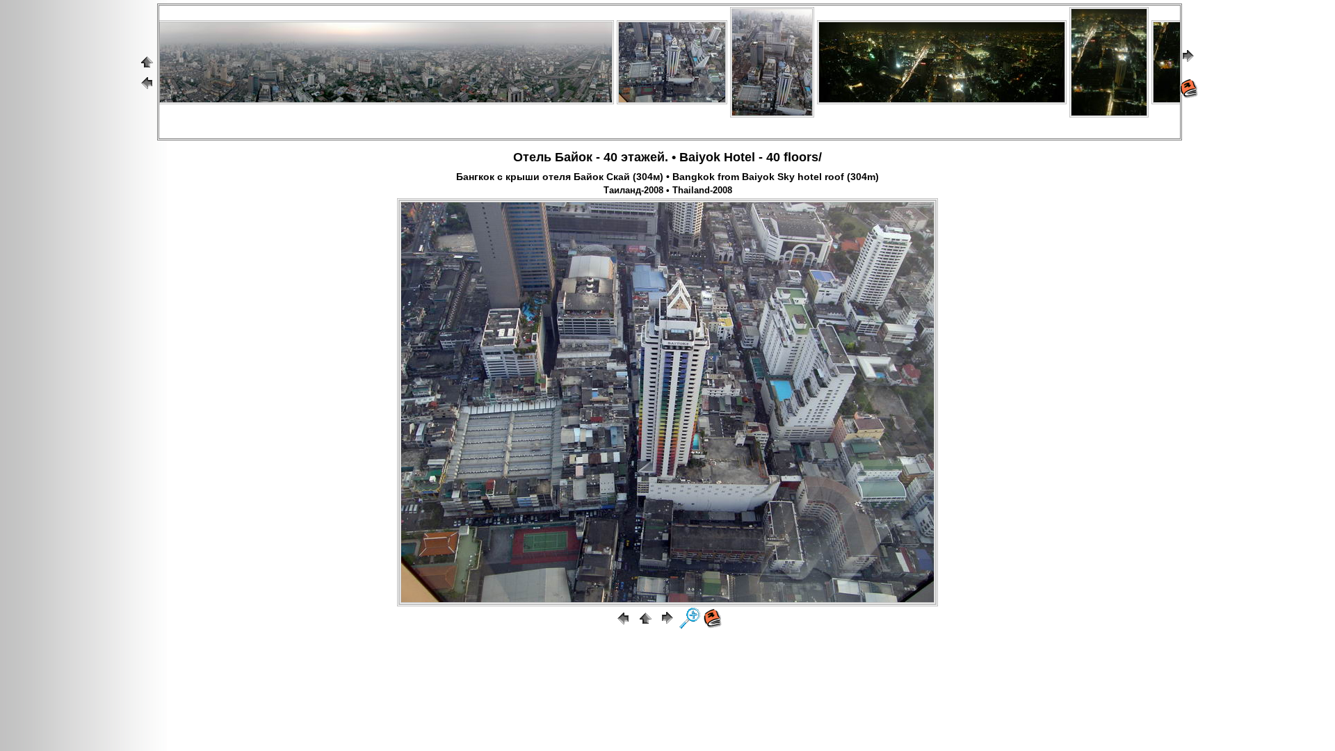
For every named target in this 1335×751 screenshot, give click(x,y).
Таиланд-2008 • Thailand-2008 (668, 190)
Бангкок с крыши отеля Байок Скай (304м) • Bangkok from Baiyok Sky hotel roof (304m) (667, 176)
